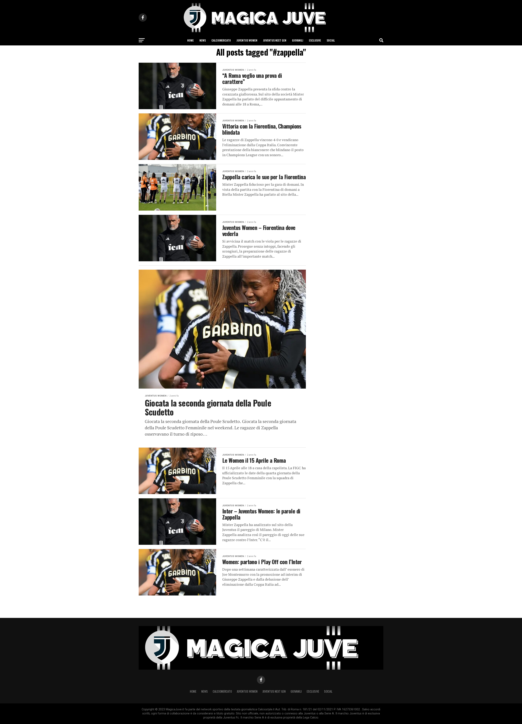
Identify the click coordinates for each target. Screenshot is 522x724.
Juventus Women (247, 40)
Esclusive (315, 40)
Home (190, 40)
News (202, 40)
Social (331, 40)
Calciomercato (221, 40)
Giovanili (297, 40)
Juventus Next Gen (274, 40)
